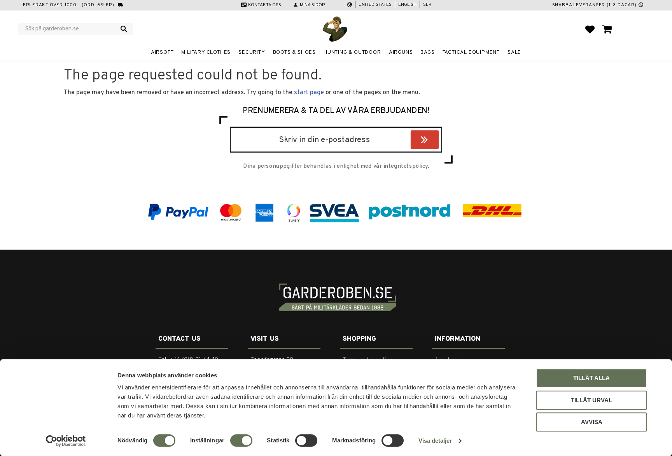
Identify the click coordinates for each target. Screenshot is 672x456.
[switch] (241, 440)
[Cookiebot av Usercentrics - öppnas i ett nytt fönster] (66, 441)
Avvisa (591, 422)
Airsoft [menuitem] (162, 52)
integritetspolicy (405, 166)
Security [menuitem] (251, 52)
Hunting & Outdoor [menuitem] (352, 52)
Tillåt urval (591, 400)
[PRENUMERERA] (436, 141)
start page (309, 93)
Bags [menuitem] (427, 52)
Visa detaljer (435, 440)
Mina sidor (312, 5)
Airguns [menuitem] (401, 52)
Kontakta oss (264, 5)
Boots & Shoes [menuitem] (294, 52)
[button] (590, 29)
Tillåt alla (591, 378)
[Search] (124, 29)
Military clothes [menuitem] (206, 52)
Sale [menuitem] (514, 52)
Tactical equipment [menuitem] (471, 52)
